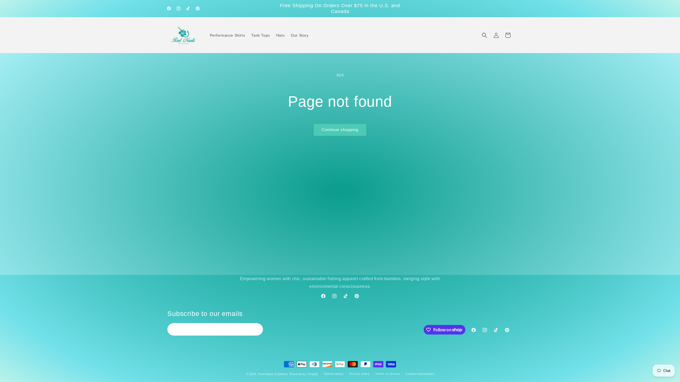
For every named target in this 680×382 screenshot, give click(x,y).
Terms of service (387, 373)
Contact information (420, 373)
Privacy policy (359, 373)
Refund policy (334, 373)
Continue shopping (340, 129)
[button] (484, 35)
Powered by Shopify (303, 374)
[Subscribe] (257, 329)
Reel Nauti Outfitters (273, 374)
